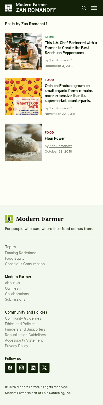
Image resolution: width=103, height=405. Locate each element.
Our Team (13, 288)
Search (84, 8)
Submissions (15, 299)
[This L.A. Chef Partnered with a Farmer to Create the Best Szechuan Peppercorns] (23, 51)
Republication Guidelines (25, 335)
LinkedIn (33, 368)
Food (49, 80)
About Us (12, 283)
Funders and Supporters (25, 329)
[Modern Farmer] (36, 4)
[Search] (84, 8)
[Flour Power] (23, 142)
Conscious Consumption (25, 264)
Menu (94, 8)
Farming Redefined (20, 253)
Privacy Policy (16, 346)
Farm (49, 37)
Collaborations (17, 294)
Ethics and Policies (20, 324)
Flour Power (55, 138)
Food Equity (14, 258)
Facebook (10, 368)
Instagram (21, 368)
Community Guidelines (23, 318)
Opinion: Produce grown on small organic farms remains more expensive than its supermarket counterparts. (69, 94)
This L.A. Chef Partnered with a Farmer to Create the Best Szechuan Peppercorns (71, 48)
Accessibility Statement (24, 340)
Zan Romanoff (60, 60)
